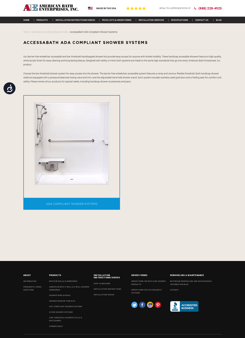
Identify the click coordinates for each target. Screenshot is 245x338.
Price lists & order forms (116, 20)
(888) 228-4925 (210, 8)
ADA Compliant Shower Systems (65, 306)
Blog (219, 20)
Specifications (179, 20)
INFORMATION (29, 281)
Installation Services (151, 20)
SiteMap (174, 290)
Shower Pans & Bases (59, 295)
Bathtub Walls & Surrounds (63, 281)
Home (26, 20)
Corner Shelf (56, 326)
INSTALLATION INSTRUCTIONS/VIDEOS (75, 20)
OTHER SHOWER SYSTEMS (61, 312)
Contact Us (201, 20)
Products (42, 20)
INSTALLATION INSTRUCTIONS (107, 289)
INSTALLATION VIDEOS (104, 295)
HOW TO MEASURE (102, 283)
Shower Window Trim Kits (62, 301)
